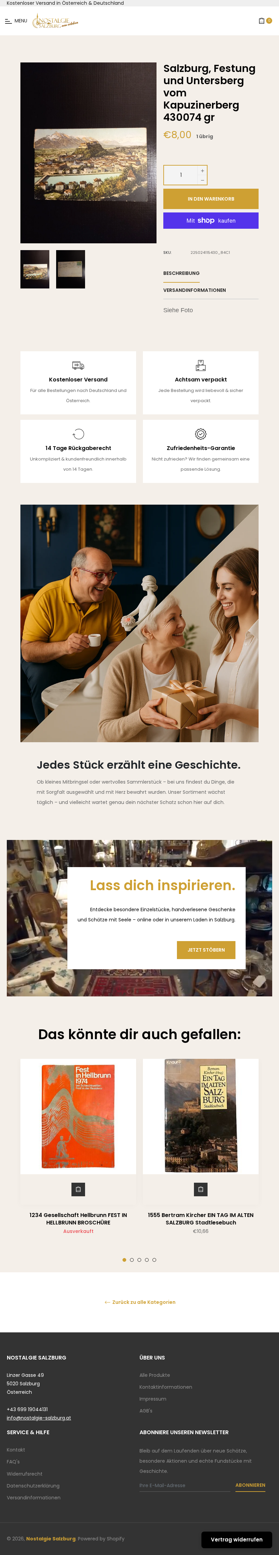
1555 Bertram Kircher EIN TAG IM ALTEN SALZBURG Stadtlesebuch (200, 1218)
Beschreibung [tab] (181, 273)
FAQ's (13, 1461)
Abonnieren (250, 1485)
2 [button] (132, 1260)
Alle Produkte (155, 1375)
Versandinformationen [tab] (194, 290)
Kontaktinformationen (166, 1387)
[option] (78, 1160)
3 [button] (139, 1260)
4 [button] (147, 1260)
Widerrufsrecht (25, 1473)
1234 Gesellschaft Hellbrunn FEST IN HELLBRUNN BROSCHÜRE (78, 1218)
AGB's (146, 1410)
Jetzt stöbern (206, 950)
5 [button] (154, 1260)
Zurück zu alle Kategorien (143, 1302)
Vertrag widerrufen (237, 1539)
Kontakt (16, 1449)
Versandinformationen (34, 1497)
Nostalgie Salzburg (51, 1538)
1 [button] (124, 1260)
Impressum (153, 1398)
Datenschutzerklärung (33, 1485)
